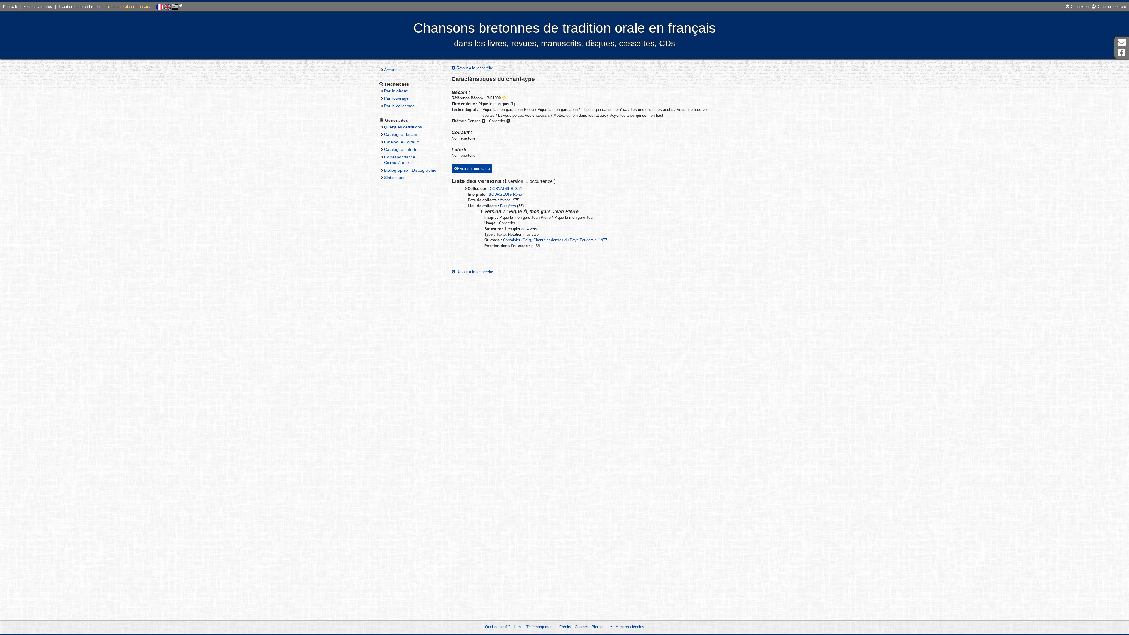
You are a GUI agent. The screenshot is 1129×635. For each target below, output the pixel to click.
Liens (518, 627)
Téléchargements (541, 627)
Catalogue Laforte (400, 149)
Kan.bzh (10, 6)
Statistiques (394, 177)
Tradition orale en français (128, 6)
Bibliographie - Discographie (410, 170)
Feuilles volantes (37, 6)
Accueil (390, 69)
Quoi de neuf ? (497, 627)
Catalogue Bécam (400, 134)
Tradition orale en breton (79, 6)
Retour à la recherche (474, 68)
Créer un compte (1111, 6)
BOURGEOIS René (505, 194)
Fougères (508, 206)
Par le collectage (399, 105)
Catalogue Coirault (401, 142)
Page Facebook (1121, 52)
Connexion (1079, 6)
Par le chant (396, 90)
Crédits (565, 627)
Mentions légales (629, 627)
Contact (581, 627)
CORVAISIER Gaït (506, 188)
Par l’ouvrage (396, 98)
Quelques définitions (403, 127)
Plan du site (602, 627)
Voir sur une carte (474, 168)
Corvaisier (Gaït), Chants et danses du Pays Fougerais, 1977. (555, 240)
